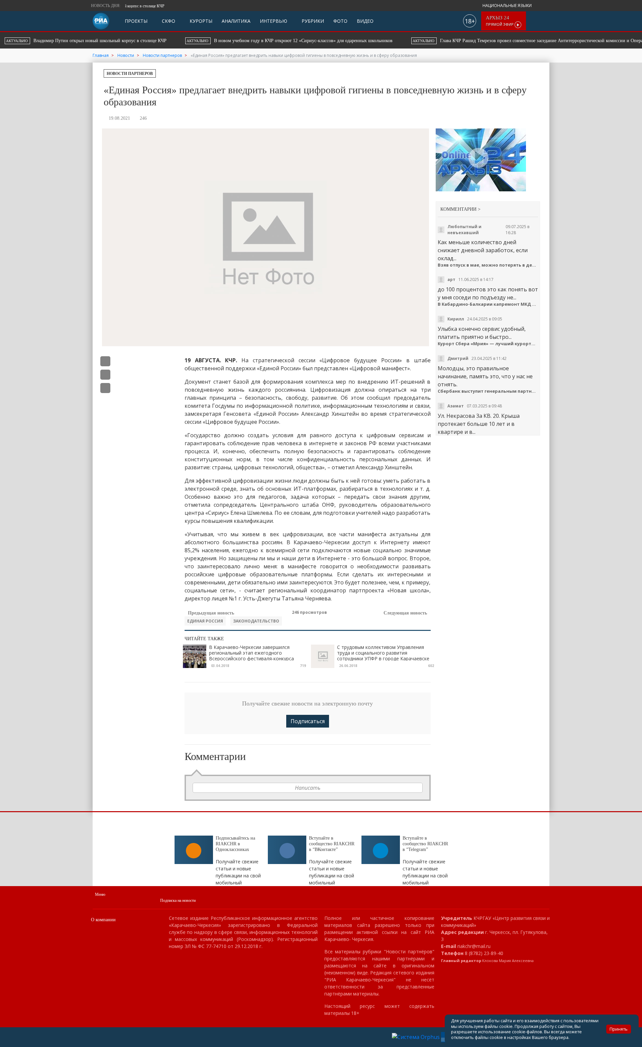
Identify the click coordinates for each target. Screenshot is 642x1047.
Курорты (200, 21)
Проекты (136, 21)
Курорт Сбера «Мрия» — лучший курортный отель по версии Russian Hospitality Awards (488, 344)
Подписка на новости (178, 900)
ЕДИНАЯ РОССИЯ (205, 621)
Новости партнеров (130, 73)
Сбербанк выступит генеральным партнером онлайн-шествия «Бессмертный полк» (488, 391)
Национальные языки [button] (508, 5)
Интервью (273, 21)
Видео (365, 21)
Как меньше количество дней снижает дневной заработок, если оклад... (483, 250)
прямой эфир (500, 21)
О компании (103, 919)
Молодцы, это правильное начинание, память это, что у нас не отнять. (485, 376)
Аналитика (236, 21)
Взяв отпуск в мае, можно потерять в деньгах (488, 265)
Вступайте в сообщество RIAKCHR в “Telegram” (425, 844)
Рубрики (312, 21)
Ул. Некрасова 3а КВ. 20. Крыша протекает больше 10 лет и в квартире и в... (479, 424)
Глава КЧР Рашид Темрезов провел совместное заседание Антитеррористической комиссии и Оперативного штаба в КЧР (299, 40)
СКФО (167, 21)
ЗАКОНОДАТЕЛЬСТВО (256, 621)
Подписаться (308, 721)
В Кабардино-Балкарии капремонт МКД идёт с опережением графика (488, 304)
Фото (340, 21)
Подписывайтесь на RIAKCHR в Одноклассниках (235, 844)
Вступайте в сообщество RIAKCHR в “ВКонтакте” (331, 844)
